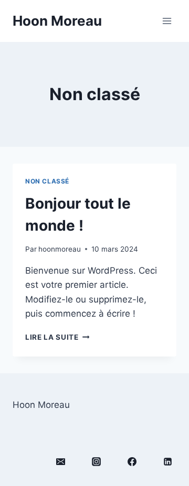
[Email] (60, 461)
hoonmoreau (59, 249)
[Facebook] (132, 461)
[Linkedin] (167, 461)
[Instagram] (96, 461)
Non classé (47, 181)
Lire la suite (57, 337)
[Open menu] (166, 21)
